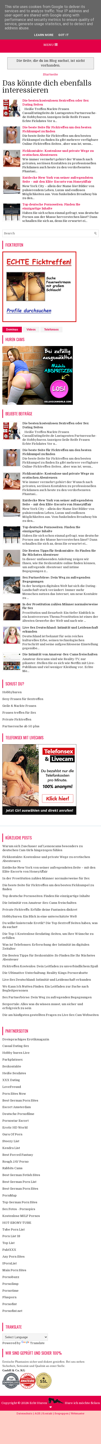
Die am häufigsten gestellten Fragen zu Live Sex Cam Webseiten (50, 1015)
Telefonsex (51, 329)
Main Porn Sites (14, 1270)
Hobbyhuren (12, 692)
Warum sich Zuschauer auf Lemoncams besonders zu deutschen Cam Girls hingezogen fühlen (42, 848)
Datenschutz (24, 1413)
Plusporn (9, 1297)
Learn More (44, 35)
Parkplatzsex (12, 1059)
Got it (63, 35)
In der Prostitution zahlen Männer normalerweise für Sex (45, 878)
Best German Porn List (19, 1182)
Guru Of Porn (12, 1134)
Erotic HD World (14, 1127)
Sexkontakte (11, 1066)
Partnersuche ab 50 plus (20, 726)
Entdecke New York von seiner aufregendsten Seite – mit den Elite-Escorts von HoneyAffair (57, 179)
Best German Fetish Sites (21, 1175)
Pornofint (9, 1304)
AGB (38, 1413)
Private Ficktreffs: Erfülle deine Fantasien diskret (39, 909)
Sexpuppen (61, 1413)
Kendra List (11, 1148)
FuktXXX (9, 1249)
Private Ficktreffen (16, 719)
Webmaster (78, 1413)
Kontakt (47, 1413)
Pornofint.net (12, 1311)
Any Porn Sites (13, 1256)
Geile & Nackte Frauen (19, 706)
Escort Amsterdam (16, 1107)
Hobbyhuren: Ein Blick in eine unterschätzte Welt (39, 916)
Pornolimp (10, 1284)
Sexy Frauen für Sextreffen (22, 699)
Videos (31, 329)
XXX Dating (11, 1080)
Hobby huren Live (16, 1052)
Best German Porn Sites (20, 1100)
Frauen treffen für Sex (19, 712)
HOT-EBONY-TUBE (16, 1222)
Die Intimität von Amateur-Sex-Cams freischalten (59, 654)
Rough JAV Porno (15, 1161)
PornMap (9, 1195)
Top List (8, 1243)
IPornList (9, 1263)
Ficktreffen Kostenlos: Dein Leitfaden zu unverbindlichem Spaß (50, 966)
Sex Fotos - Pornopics (18, 1209)
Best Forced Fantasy (17, 1155)
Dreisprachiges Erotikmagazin (25, 1039)
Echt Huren (39, 1403)
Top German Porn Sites (19, 1202)
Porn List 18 (11, 1236)
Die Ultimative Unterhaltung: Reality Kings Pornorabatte (45, 973)
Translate (37, 1343)
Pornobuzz (10, 1277)
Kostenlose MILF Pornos (21, 1216)
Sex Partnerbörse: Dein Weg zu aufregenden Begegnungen (47, 997)
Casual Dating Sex (15, 1046)
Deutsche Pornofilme (18, 1114)
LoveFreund (11, 1087)
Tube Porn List (13, 1229)
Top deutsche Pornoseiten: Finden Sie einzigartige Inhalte (51, 206)
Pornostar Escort (15, 1120)
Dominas (12, 329)
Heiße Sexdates (14, 1073)
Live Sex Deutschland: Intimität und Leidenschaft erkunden (46, 979)
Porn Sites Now (14, 1093)
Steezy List (10, 1141)
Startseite (50, 74)
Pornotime (10, 1290)
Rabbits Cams (12, 1168)
